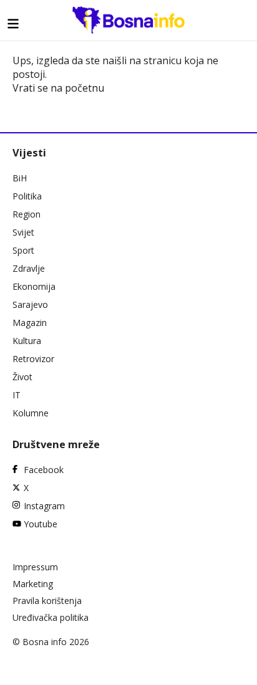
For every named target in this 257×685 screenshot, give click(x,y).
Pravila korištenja (47, 600)
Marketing (32, 584)
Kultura (26, 341)
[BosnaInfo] (128, 20)
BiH (19, 178)
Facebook (44, 470)
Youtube (40, 524)
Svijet (23, 232)
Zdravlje (28, 268)
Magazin (29, 322)
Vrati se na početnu (58, 88)
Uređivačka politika (50, 617)
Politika (27, 196)
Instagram (44, 506)
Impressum (35, 567)
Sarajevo (30, 304)
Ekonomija (34, 286)
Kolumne (30, 413)
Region (26, 214)
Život (22, 377)
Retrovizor (33, 359)
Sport (23, 250)
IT (16, 395)
